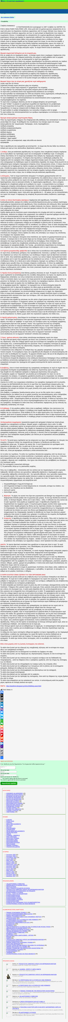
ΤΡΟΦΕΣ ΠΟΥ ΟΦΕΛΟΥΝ (13, 809)
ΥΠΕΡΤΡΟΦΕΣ (10, 812)
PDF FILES (9, 825)
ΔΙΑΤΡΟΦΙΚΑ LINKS (11, 839)
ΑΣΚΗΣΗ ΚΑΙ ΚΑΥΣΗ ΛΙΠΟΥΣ (14, 794)
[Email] (34, 749)
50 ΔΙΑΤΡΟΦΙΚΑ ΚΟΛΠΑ (13, 895)
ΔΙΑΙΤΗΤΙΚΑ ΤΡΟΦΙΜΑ (12, 838)
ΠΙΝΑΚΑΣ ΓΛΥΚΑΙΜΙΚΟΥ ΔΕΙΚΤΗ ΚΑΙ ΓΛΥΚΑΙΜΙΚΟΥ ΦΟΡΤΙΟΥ (23, 916)
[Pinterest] (34, 732)
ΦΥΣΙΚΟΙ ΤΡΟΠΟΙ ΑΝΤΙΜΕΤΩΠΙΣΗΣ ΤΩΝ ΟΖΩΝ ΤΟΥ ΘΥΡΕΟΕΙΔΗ (25, 945)
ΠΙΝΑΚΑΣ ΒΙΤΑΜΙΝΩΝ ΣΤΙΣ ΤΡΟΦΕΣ (16, 931)
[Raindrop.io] (34, 706)
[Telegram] (34, 717)
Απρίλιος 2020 (10, 861)
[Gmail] (34, 740)
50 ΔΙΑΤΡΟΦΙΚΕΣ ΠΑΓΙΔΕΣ (14, 898)
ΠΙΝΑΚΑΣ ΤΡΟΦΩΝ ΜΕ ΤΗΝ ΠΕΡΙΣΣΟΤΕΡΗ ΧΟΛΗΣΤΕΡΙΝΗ (23, 948)
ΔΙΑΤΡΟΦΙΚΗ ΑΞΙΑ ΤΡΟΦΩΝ (14, 803)
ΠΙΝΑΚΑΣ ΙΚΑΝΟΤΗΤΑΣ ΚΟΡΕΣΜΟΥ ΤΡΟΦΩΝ (19, 942)
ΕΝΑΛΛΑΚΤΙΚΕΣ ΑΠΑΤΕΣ (13, 804)
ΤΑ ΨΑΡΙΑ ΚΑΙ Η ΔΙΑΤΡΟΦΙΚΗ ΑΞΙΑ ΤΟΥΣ (18, 922)
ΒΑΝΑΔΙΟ (9, 936)
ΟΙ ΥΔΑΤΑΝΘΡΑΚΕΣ (11, 951)
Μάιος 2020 (9, 860)
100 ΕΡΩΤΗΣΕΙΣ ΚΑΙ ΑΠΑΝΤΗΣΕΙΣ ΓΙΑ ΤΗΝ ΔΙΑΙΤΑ (20, 891)
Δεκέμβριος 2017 (11, 876)
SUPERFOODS (10, 829)
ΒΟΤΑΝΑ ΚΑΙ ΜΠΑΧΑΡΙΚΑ (13, 797)
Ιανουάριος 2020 (11, 866)
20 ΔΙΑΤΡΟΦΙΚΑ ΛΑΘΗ (12, 901)
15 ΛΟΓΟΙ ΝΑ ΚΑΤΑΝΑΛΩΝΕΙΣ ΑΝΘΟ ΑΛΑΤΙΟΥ (19, 914)
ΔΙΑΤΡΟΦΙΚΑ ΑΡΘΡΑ (12, 841)
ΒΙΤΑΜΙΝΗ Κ (9, 925)
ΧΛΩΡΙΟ (8, 938)
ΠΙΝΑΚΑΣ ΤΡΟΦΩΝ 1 (12, 845)
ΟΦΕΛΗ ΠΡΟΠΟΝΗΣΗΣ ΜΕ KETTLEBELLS (32, 1001)
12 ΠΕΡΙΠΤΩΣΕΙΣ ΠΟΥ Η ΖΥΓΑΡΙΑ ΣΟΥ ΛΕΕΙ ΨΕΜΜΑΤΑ (22, 919)
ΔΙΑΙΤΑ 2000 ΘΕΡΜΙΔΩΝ (13, 944)
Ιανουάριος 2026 (11, 854)
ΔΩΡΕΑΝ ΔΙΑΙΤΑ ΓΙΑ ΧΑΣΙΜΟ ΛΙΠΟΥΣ (16, 885)
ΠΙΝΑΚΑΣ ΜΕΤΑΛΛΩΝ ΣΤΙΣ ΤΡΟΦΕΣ (16, 946)
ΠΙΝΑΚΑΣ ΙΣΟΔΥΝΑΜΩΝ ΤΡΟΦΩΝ (16, 912)
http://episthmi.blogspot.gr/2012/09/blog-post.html (23, 686)
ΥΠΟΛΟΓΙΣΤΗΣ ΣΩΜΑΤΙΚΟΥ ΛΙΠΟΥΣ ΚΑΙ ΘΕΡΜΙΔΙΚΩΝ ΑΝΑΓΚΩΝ (25, 889)
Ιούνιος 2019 (9, 869)
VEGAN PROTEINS (11, 832)
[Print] (34, 754)
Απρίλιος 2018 (10, 871)
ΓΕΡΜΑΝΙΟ (9, 952)
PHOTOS (9, 827)
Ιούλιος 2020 (9, 859)
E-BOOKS (9, 819)
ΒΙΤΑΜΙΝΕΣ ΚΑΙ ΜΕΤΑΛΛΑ (13, 796)
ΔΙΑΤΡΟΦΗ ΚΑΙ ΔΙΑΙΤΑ (12, 802)
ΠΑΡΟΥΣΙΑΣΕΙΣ (10, 844)
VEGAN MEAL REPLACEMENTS (15, 831)
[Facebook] (34, 692)
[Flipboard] (34, 734)
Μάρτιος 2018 (10, 873)
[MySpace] (34, 697)
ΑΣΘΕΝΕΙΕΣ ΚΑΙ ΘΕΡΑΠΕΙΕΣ (14, 793)
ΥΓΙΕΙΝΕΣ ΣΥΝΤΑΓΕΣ (12, 810)
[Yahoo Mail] (34, 746)
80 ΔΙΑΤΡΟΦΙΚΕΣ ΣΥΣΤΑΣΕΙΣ (14, 892)
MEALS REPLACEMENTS (13, 824)
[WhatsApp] (34, 720)
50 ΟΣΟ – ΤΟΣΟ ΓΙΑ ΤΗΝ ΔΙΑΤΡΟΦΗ (16, 893)
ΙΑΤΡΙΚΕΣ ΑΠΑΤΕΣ (11, 807)
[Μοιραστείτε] (34, 757)
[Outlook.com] (34, 743)
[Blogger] (34, 726)
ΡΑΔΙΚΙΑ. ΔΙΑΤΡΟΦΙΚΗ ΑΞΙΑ (14, 915)
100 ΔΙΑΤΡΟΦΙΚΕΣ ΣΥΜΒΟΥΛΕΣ (15, 884)
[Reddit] (34, 737)
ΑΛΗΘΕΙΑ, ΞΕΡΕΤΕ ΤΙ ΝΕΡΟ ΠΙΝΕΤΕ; (30, 969)
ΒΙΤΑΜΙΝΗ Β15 (10, 924)
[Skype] (34, 715)
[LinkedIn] (34, 703)
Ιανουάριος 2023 (11, 856)
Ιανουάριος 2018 (11, 874)
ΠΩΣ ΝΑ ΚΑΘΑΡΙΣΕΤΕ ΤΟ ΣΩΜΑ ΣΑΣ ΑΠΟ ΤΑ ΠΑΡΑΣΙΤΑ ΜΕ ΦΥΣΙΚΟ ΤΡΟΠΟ (28, 926)
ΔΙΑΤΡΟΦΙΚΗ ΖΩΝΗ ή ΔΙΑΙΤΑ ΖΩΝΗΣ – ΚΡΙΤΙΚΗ (19, 935)
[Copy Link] (34, 752)
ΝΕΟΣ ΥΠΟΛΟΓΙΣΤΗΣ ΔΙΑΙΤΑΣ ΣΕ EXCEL (18, 888)
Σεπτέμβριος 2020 (11, 857)
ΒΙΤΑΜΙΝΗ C (9, 934)
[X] (34, 695)
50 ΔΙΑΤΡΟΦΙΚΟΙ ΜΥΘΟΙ (13, 896)
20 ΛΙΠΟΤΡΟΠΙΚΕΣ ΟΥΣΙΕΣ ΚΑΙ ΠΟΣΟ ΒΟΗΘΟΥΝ (20, 903)
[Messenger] (34, 712)
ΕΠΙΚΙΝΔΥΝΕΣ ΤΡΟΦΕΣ (13, 806)
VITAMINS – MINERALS (13, 835)
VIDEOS (8, 834)
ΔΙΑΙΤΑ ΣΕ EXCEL (11, 886)
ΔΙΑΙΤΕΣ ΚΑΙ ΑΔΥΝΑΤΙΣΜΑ (13, 799)
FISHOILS (9, 822)
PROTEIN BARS (10, 828)
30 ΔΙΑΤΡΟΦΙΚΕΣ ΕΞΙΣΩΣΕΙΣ (14, 899)
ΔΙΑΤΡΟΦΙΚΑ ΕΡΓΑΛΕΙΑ (13, 842)
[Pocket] (34, 729)
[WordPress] (34, 700)
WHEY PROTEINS (11, 836)
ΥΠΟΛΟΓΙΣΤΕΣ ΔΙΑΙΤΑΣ (13, 846)
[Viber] (34, 709)
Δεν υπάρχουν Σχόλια (7, 17)
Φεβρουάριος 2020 (11, 864)
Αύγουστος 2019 (11, 867)
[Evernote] (34, 723)
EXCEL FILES (10, 821)
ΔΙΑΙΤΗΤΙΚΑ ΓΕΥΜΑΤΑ (12, 800)
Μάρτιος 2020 (10, 863)
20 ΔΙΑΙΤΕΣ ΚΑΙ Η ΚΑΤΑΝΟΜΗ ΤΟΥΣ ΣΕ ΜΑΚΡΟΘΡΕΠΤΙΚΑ (23, 902)
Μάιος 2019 (9, 870)
